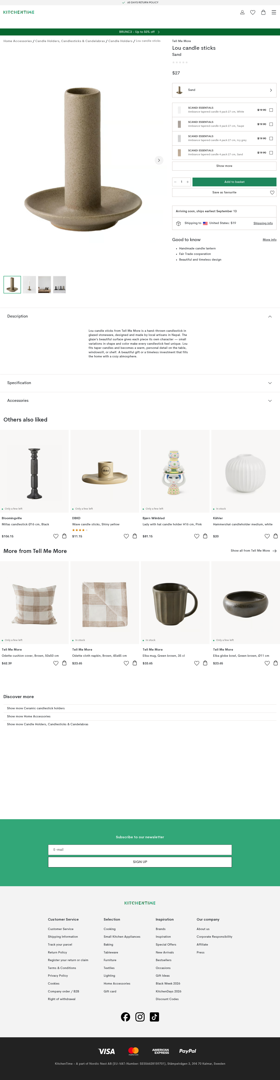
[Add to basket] (64, 535)
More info (269, 239)
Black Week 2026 (168, 983)
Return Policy (57, 952)
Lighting (109, 975)
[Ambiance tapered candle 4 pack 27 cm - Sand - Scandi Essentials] (179, 153)
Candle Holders (120, 41)
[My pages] (242, 12)
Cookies (54, 983)
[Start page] (19, 12)
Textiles (109, 968)
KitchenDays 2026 (168, 991)
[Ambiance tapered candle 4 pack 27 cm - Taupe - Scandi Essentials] (179, 124)
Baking (108, 944)
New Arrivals (165, 952)
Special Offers (166, 944)
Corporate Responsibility (214, 936)
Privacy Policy (58, 975)
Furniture (110, 960)
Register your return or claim (68, 960)
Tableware (111, 952)
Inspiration (163, 936)
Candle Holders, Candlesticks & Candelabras (70, 41)
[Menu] (274, 12)
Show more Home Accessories (29, 716)
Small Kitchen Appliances (122, 936)
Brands (161, 929)
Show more (224, 166)
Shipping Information (63, 936)
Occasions (163, 968)
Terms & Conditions (62, 968)
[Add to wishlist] (56, 536)
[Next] (159, 160)
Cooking (110, 929)
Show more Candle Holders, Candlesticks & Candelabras (47, 724)
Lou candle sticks (148, 40)
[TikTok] (154, 1017)
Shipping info (263, 223)
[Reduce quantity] (175, 182)
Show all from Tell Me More (250, 550)
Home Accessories (18, 41)
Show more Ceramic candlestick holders (36, 708)
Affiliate (202, 944)
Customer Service (61, 929)
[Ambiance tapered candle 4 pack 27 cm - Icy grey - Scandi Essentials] (179, 138)
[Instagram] (140, 1017)
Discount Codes (167, 999)
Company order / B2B (63, 991)
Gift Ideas (163, 975)
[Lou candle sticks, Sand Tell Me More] (83, 159)
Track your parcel (60, 944)
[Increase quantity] (188, 182)
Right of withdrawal (61, 999)
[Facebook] (125, 1017)
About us (203, 929)
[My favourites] (253, 12)
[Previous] (8, 160)
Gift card (110, 991)
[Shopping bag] (263, 12)
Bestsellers (164, 960)
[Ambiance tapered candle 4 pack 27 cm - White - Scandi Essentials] (179, 110)
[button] (180, 62)
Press (201, 952)
